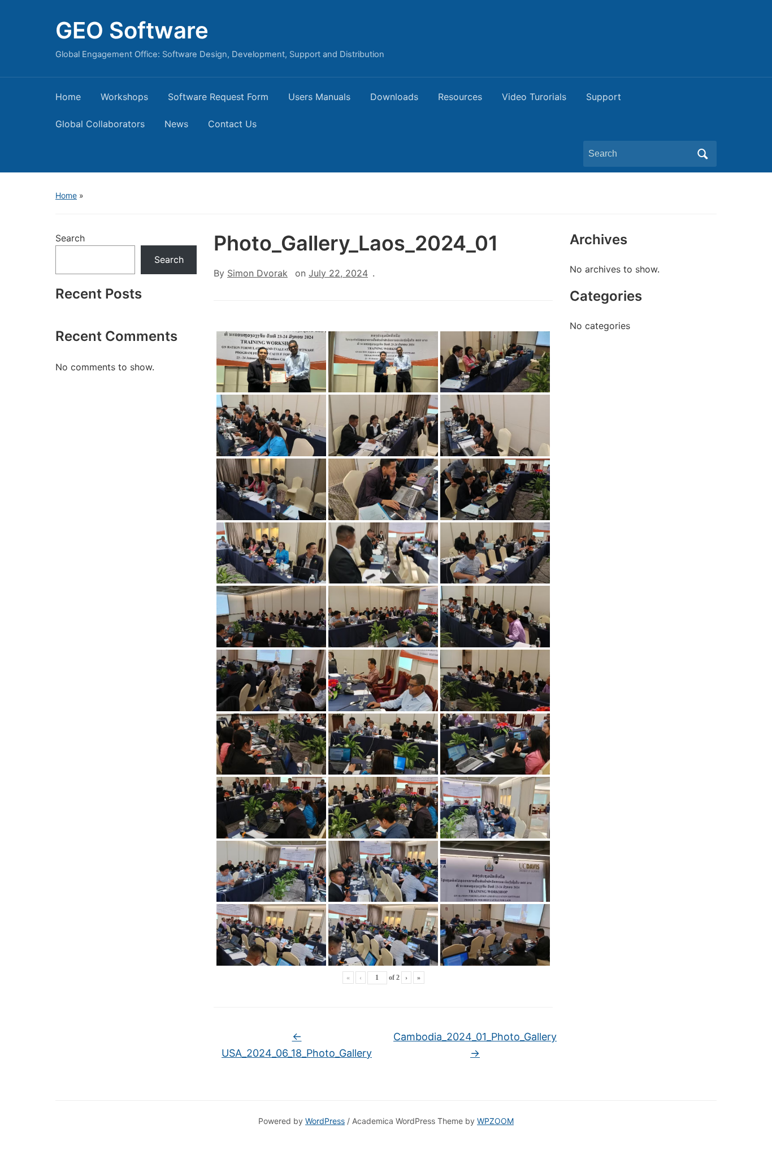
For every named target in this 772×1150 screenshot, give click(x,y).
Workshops (124, 96)
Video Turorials (534, 96)
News (176, 123)
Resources (460, 96)
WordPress (325, 1121)
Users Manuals (319, 96)
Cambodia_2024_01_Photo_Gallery (475, 1045)
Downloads (394, 96)
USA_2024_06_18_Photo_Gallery (297, 1045)
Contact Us (232, 123)
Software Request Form (218, 96)
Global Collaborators (100, 123)
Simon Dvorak (257, 273)
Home (68, 96)
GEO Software (132, 30)
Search (702, 153)
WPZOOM (495, 1121)
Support (603, 96)
